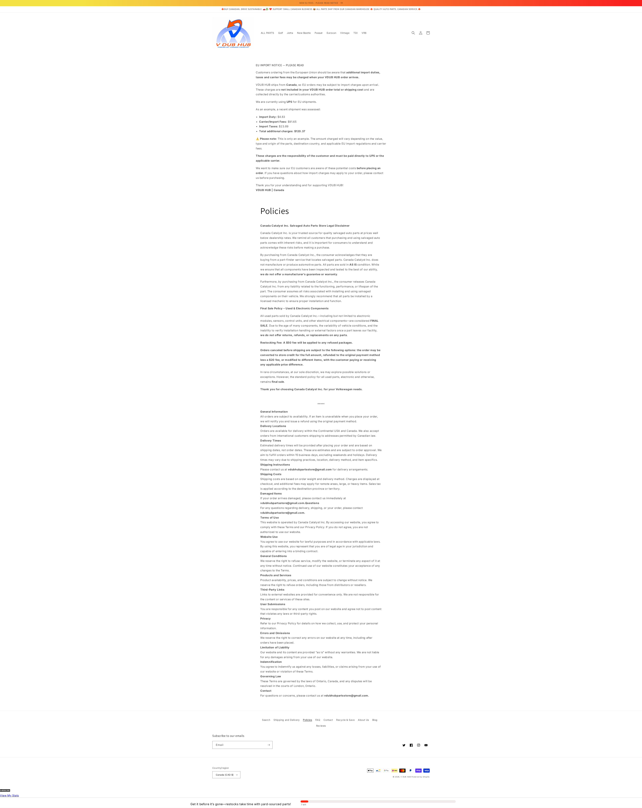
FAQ (317, 719)
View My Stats (9, 795)
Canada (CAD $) (225, 774)
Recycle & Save (345, 719)
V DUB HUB (406, 777)
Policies (307, 719)
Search (266, 719)
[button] (413, 33)
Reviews (321, 725)
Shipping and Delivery (287, 719)
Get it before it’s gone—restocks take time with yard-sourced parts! (240, 804)
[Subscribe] (268, 745)
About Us (363, 719)
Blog (375, 719)
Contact (328, 719)
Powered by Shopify (420, 777)
